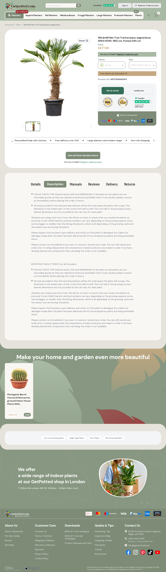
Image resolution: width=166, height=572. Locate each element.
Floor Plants (95, 438)
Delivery (112, 184)
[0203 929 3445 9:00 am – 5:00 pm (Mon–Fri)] (149, 15)
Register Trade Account (127, 54)
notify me (139, 90)
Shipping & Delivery (44, 540)
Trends (98, 549)
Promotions (101, 554)
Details (36, 184)
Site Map (9, 544)
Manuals (76, 184)
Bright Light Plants (77, 438)
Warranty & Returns (45, 544)
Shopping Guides (103, 540)
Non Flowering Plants (114, 438)
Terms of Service (43, 535)
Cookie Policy (41, 558)
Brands (8, 540)
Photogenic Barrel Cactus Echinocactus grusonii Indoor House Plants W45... (19, 399)
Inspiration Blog (102, 535)
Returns (129, 184)
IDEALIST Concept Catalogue (74, 537)
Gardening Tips (102, 531)
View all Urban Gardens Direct (83, 155)
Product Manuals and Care (78, 543)
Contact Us (41, 531)
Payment (39, 549)
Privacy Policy (42, 554)
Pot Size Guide (12, 535)
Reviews (94, 184)
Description (55, 184)
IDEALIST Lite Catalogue (77, 531)
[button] (12, 141)
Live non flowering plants (54, 438)
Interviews (100, 544)
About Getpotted (14, 531)
